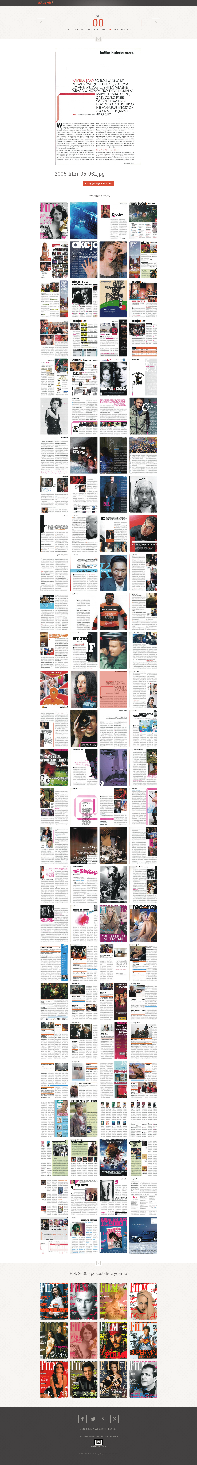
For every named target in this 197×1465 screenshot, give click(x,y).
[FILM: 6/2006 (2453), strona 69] (54, 884)
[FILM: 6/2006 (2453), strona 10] (83, 298)
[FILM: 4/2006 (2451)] (143, 1301)
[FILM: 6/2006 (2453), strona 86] (83, 1040)
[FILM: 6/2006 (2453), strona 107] (113, 1235)
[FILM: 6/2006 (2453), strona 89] (54, 1079)
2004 (96, 29)
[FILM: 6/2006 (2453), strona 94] (83, 1118)
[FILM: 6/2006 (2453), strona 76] (143, 923)
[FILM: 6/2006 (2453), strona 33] (54, 533)
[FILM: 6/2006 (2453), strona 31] (113, 494)
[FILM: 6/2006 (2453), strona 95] (113, 1118)
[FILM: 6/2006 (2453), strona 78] (83, 962)
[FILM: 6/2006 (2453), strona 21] (54, 416)
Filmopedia (47, 3)
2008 (122, 29)
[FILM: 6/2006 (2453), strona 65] (54, 845)
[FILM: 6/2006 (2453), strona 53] (54, 728)
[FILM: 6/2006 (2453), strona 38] (83, 572)
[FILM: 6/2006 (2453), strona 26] (83, 455)
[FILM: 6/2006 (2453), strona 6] (83, 259)
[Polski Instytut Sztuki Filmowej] (98, 1443)
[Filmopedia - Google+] (104, 1419)
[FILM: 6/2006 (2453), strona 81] (54, 1001)
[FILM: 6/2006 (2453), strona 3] (113, 220)
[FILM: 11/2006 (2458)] (113, 1379)
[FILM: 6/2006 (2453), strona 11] (113, 298)
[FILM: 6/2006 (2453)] (83, 1340)
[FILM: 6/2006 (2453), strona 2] (83, 220)
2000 (70, 29)
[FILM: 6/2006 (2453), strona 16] (143, 338)
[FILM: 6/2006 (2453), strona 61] (54, 806)
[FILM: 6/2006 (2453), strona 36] (143, 533)
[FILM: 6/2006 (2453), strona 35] (113, 533)
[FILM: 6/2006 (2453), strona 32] (143, 494)
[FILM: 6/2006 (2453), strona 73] (54, 923)
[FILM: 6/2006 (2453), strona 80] (143, 962)
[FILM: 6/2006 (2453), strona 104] (143, 1196)
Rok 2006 (78, 1273)
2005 (102, 29)
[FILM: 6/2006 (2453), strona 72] (143, 884)
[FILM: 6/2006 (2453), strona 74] (83, 923)
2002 (83, 29)
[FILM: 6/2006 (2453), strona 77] (54, 962)
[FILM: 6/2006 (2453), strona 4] (143, 220)
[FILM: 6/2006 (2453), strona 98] (83, 1157)
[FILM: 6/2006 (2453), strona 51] (113, 689)
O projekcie (86, 1428)
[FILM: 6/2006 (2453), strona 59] (113, 767)
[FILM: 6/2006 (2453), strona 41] (54, 611)
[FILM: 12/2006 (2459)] (143, 1379)
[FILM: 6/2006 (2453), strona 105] (54, 1235)
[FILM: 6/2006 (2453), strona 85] (54, 1040)
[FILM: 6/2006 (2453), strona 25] (54, 455)
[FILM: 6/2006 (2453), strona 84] (143, 1001)
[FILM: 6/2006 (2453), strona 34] (83, 533)
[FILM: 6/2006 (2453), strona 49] (54, 689)
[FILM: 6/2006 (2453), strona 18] (83, 377)
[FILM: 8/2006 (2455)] (143, 1340)
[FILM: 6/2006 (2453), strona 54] (83, 728)
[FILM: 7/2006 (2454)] (113, 1340)
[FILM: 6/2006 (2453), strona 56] (143, 728)
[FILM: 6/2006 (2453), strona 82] (83, 1001)
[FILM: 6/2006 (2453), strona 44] (143, 611)
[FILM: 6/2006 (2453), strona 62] (83, 806)
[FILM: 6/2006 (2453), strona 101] (54, 1196)
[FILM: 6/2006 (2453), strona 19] (113, 377)
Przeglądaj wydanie (98, 183)
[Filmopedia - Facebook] (82, 1419)
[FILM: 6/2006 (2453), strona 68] (143, 845)
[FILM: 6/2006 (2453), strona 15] (113, 338)
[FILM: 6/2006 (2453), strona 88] (143, 1040)
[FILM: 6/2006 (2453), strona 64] (143, 806)
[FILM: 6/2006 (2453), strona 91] (113, 1079)
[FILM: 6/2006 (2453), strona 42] (83, 611)
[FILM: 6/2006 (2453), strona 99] (113, 1157)
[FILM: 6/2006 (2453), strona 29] (54, 494)
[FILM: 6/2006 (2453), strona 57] (54, 767)
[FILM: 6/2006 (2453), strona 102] (83, 1196)
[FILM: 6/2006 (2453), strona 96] (143, 1118)
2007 (115, 29)
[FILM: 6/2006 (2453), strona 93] (54, 1118)
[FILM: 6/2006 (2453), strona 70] (83, 884)
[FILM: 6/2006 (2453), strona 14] (83, 338)
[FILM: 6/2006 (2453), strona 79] (113, 962)
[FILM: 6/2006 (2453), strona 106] (83, 1235)
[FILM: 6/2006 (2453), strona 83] (113, 1001)
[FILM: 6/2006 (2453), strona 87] (113, 1040)
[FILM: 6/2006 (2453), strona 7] (113, 259)
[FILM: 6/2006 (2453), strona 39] (113, 572)
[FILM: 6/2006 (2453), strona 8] (143, 259)
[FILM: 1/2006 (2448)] (54, 1301)
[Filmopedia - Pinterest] (114, 1419)
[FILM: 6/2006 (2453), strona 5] (54, 259)
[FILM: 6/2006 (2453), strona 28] (143, 455)
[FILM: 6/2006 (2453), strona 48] (143, 650)
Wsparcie (100, 1428)
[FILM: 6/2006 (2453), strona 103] (113, 1196)
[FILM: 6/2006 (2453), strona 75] (113, 923)
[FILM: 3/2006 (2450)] (113, 1301)
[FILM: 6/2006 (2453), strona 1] (54, 220)
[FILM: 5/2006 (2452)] (54, 1340)
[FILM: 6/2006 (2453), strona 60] (143, 767)
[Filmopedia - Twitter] (93, 1419)
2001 (76, 29)
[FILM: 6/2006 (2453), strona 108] (143, 1235)
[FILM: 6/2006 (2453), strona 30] (83, 494)
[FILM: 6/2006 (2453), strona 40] (143, 572)
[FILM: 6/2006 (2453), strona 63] (113, 806)
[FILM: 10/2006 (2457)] (83, 1379)
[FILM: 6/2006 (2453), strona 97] (54, 1157)
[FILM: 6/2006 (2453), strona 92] (143, 1079)
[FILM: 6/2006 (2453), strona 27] (113, 455)
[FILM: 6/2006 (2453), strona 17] (54, 377)
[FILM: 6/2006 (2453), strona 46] (83, 650)
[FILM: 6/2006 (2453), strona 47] (113, 650)
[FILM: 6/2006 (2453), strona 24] (143, 416)
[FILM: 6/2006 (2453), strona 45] (54, 650)
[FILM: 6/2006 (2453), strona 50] (83, 689)
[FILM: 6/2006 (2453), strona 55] (113, 728)
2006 (109, 29)
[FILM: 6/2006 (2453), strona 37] (54, 572)
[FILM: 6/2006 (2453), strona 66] (83, 845)
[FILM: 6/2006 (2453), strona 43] (113, 611)
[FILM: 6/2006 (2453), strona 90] (83, 1079)
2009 (129, 29)
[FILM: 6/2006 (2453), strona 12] (143, 298)
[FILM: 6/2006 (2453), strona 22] (83, 416)
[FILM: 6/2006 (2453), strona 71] (113, 884)
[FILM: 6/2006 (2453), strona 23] (113, 416)
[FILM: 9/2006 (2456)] (54, 1379)
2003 (89, 29)
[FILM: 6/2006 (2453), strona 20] (143, 377)
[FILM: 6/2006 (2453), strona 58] (83, 767)
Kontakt (112, 1428)
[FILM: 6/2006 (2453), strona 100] (143, 1157)
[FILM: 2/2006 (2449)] (83, 1301)
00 (98, 22)
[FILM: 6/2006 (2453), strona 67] (113, 845)
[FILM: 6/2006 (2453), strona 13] (54, 338)
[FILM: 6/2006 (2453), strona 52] (143, 689)
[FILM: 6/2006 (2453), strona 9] (54, 298)
